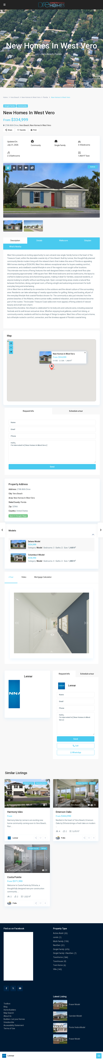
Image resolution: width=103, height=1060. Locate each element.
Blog (5, 1007)
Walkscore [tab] (63, 240)
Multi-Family (58, 941)
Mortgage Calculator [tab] (43, 577)
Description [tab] (15, 240)
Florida (45, 97)
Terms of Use (9, 1028)
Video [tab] (23, 577)
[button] (57, 372)
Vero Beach (14, 97)
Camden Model (75, 1016)
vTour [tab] (11, 577)
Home (5, 97)
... (11, 826)
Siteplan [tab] (87, 240)
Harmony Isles (15, 805)
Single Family (10, 106)
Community (22, 106)
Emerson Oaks (64, 805)
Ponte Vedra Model (77, 1027)
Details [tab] (39, 240)
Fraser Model (74, 1004)
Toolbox (7, 1004)
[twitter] (13, 988)
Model (39, 548)
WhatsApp (76, 752)
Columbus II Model (36, 555)
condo (55, 937)
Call (76, 746)
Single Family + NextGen (63, 953)
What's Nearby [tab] (15, 247)
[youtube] (20, 988)
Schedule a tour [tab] (76, 411)
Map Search (9, 1013)
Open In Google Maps (18, 516)
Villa (55, 969)
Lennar (28, 676)
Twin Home (58, 965)
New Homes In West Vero (31, 97)
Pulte (63, 838)
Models (12, 530)
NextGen (56, 945)
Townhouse (58, 961)
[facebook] (6, 988)
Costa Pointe (14, 870)
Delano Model (34, 541)
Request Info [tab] (28, 411)
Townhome (58, 957)
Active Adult (58, 933)
